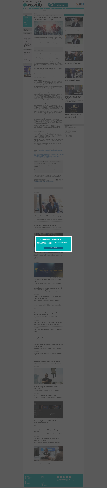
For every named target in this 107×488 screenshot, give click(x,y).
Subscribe (53, 248)
